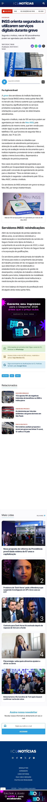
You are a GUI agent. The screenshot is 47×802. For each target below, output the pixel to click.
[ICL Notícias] (23, 3)
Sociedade (5, 17)
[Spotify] (33, 758)
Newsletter (23, 768)
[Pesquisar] (43, 3)
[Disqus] (23, 470)
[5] (23, 681)
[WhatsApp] (36, 46)
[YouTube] (21, 758)
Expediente (23, 771)
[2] (23, 572)
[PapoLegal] (32, 46)
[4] (23, 646)
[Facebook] (39, 46)
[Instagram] (12, 758)
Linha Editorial (23, 774)
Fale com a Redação (23, 777)
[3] (23, 610)
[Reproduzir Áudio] (4, 81)
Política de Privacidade (23, 780)
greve (5, 95)
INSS (12, 375)
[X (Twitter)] (43, 46)
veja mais (40, 515)
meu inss (5, 375)
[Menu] (3, 3)
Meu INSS (29, 122)
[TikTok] (29, 758)
